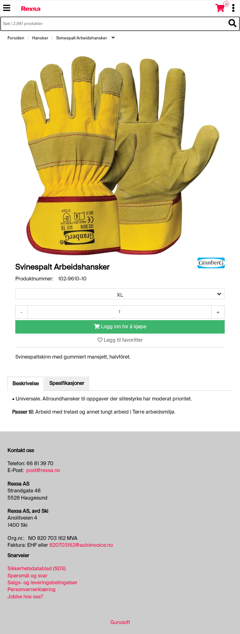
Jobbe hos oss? (25, 596)
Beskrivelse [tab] (25, 383)
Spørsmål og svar (28, 575)
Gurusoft (120, 622)
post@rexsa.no (43, 470)
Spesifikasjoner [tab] (66, 383)
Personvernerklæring (32, 589)
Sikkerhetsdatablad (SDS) (37, 568)
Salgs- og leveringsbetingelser (43, 582)
